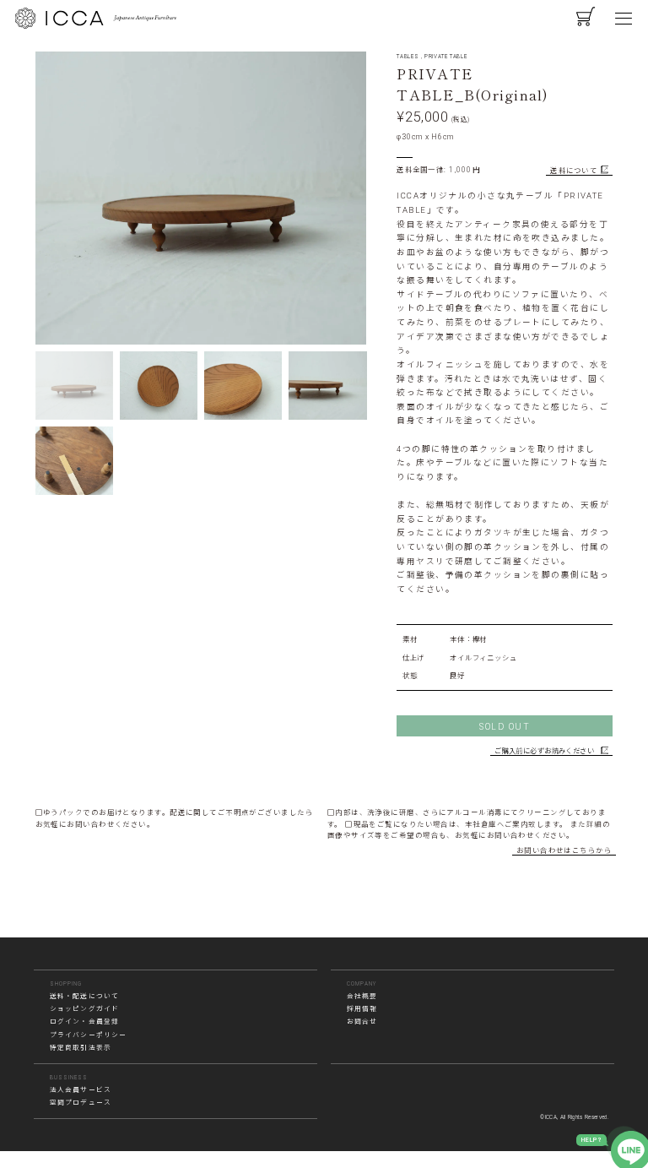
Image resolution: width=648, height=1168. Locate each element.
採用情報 (362, 1009)
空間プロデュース (80, 1102)
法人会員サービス (80, 1090)
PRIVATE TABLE (445, 56)
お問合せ (362, 1021)
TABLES (407, 56)
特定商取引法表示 (80, 1047)
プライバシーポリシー (88, 1035)
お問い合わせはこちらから (564, 850)
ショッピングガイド (84, 1009)
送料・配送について (84, 996)
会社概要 (362, 996)
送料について (573, 170)
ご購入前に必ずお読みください (544, 751)
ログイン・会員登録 (84, 1021)
